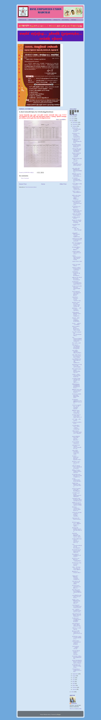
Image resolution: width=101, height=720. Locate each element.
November (75, 124)
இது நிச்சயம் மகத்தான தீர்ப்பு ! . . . (77, 572)
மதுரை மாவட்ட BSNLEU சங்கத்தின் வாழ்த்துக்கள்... (76, 577)
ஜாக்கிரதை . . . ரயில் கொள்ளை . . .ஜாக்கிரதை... (76, 309)
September (75, 673)
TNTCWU (73, 19)
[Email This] (37, 172)
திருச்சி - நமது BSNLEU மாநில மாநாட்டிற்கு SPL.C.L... (76, 601)
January (75, 689)
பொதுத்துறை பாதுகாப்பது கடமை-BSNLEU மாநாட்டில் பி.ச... (77, 401)
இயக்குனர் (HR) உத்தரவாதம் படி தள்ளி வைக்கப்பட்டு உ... (77, 632)
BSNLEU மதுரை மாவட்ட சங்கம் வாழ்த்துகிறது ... (76, 411)
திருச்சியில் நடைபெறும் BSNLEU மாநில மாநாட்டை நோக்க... (77, 535)
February (75, 687)
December (75, 122)
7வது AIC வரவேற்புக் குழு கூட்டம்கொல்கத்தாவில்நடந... (76, 333)
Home (43, 184)
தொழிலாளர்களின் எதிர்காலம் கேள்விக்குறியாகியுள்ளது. (76, 140)
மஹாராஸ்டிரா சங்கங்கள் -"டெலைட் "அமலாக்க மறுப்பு (76, 298)
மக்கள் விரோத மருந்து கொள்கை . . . (77, 184)
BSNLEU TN (57, 19)
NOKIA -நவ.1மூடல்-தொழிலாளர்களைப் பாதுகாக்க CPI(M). (77, 504)
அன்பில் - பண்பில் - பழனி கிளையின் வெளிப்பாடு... (76, 375)
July (74, 677)
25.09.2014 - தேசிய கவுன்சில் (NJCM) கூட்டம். (76, 637)
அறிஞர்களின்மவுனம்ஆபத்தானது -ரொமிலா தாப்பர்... (76, 188)
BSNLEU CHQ (32, 19)
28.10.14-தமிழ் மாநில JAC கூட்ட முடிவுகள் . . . (77, 159)
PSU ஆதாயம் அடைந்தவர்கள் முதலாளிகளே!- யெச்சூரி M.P (76, 346)
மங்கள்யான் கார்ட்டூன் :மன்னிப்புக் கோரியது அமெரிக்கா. (76, 514)
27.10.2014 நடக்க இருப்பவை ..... (76, 207)
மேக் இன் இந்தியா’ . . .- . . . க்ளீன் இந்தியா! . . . (77, 248)
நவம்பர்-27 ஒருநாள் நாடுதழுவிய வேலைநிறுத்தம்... (76, 489)
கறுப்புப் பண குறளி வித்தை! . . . (76, 265)
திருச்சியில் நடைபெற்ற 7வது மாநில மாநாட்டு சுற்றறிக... (77, 365)
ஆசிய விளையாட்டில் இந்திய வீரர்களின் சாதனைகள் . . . (76, 615)
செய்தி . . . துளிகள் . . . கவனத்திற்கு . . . (77, 324)
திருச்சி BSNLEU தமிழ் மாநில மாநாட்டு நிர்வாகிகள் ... (76, 438)
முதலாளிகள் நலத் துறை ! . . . (76, 225)
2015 (72, 118)
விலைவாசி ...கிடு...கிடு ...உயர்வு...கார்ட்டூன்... (77, 229)
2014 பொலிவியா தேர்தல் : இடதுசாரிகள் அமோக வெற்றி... (76, 328)
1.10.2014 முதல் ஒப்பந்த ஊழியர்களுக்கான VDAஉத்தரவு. (76, 494)
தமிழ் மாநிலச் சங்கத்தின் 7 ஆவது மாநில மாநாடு (75, 452)
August (74, 675)
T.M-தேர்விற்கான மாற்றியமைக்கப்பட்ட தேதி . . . (77, 670)
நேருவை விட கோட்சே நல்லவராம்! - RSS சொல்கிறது (76, 221)
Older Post (63, 184)
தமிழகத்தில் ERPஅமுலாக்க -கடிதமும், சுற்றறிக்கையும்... (76, 235)
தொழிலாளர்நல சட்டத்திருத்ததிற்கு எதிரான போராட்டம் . (76, 283)
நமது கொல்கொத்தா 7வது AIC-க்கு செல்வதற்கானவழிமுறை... (76, 202)
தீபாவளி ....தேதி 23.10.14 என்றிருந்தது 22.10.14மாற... (76, 319)
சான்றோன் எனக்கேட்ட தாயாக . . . (77, 423)
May (74, 681)
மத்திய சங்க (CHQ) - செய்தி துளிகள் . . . (77, 214)
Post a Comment (25, 178)
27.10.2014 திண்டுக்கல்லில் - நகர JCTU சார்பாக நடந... (77, 180)
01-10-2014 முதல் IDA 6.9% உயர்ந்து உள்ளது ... (76, 666)
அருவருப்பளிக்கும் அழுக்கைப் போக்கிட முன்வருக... (76, 652)
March (74, 685)
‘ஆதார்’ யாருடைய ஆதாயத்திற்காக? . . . (77, 192)
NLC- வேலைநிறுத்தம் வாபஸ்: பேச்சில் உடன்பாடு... (77, 244)
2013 (72, 691)
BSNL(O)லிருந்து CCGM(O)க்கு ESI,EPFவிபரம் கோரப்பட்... (76, 386)
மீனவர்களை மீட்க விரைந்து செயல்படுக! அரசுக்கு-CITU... (76, 135)
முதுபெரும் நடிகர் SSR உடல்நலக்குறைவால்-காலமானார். (77, 239)
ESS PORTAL (65, 19)
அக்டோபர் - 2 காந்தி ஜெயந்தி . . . (76, 628)
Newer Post (22, 184)
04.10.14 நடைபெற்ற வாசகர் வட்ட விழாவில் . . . (76, 564)
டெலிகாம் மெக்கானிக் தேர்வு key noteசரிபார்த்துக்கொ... (77, 287)
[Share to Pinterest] (43, 172)
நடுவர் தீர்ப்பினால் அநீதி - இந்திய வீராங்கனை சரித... (77, 624)
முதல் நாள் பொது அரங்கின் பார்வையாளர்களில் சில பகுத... (76, 446)
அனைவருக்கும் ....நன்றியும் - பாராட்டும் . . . (75, 647)
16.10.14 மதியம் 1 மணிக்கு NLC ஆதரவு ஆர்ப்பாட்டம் (77, 416)
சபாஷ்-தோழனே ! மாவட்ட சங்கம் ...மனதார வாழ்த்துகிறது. (76, 427)
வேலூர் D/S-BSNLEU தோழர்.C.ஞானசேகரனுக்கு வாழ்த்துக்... (77, 661)
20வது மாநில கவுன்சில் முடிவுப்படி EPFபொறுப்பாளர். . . (77, 164)
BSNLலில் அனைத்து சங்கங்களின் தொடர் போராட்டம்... (77, 175)
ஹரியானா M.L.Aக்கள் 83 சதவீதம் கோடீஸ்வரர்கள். (77, 278)
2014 (72, 120)
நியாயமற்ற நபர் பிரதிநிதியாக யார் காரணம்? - (76, 555)
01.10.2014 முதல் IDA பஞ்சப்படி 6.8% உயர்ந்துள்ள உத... (77, 475)
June (74, 679)
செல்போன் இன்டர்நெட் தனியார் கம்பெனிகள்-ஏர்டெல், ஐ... (77, 540)
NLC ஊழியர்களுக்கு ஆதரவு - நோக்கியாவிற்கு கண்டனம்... (76, 370)
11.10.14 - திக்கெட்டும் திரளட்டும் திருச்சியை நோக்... (77, 457)
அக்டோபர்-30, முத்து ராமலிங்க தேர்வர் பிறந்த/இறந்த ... (76, 150)
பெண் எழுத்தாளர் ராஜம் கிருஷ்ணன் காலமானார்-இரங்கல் (76, 293)
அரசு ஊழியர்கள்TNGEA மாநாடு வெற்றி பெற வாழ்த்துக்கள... (77, 339)
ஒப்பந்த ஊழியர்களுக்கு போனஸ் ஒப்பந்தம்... (77, 480)
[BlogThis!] (39, 172)
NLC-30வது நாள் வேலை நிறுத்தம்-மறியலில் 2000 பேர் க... (76, 591)
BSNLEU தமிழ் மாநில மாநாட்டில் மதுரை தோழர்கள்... (77, 391)
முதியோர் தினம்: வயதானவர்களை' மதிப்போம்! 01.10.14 (76, 642)
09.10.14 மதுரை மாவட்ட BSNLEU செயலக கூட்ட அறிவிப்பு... (76, 524)
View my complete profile (75, 708)
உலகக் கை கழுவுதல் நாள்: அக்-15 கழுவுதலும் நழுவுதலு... (76, 406)
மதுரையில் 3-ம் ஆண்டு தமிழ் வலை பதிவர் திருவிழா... (77, 210)
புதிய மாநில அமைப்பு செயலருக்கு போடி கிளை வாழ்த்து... (76, 356)
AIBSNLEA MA (22, 19)
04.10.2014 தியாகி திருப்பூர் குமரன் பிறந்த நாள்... (76, 551)
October (75, 126)
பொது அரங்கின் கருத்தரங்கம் (75, 442)
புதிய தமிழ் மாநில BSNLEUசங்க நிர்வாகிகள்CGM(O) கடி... (77, 170)
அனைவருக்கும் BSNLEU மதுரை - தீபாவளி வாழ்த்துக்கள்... (76, 314)
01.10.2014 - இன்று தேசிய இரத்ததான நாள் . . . (76, 657)
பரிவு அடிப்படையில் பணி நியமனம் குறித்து (76, 582)
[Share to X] (40, 172)
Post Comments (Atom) (31, 187)
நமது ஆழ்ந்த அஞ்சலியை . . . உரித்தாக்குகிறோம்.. (77, 351)
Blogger (59, 714)
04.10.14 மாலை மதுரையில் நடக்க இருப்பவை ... (76, 586)
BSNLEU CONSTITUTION (44, 19)
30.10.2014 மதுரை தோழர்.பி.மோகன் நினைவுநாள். (76, 145)
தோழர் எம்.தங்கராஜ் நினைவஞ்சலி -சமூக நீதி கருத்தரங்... (76, 154)
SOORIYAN (74, 703)
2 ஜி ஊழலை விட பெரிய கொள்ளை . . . (77, 519)
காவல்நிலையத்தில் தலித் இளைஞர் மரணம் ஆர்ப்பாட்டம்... (76, 380)
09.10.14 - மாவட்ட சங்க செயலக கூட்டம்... (76, 462)
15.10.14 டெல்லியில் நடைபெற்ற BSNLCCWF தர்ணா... (76, 395)
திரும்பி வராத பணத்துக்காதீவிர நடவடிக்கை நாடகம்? (76, 129)
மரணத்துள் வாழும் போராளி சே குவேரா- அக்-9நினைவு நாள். (77, 499)
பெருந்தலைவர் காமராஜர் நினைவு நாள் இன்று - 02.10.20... (76, 619)
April (74, 683)
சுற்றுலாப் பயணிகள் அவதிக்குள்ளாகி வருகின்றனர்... (76, 268)
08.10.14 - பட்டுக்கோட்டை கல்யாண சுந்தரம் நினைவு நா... (76, 508)
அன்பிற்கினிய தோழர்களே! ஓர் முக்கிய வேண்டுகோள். (76, 273)
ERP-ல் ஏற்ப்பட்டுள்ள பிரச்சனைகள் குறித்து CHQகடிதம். (76, 197)
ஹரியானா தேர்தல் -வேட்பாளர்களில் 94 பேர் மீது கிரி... (77, 467)
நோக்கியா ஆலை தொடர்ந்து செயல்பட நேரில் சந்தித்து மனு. (76, 304)
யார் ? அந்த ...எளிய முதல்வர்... (76, 420)
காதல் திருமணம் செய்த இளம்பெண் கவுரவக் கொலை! (76, 606)
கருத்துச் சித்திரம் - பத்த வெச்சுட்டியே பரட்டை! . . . (76, 252)
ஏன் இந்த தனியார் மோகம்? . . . (76, 217)
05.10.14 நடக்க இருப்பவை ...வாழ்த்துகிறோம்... (77, 559)
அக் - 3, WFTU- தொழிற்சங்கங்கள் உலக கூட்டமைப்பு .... (77, 610)
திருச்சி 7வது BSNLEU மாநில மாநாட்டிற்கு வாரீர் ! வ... (76, 484)
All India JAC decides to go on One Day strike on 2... (77, 529)
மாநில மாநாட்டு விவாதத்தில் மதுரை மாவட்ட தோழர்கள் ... (77, 432)
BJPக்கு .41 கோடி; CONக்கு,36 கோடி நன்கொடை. (76, 471)
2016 (72, 116)
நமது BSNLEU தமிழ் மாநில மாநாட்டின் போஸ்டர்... (76, 596)
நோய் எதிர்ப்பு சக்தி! (76, 343)
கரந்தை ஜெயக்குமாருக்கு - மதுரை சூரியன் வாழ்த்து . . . (76, 257)
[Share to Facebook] (42, 172)
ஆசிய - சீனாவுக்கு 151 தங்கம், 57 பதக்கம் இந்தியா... (76, 568)
